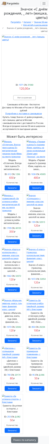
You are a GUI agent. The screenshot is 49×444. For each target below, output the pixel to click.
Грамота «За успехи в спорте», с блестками (12, 408)
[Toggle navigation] (43, 3)
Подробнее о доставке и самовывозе (23, 113)
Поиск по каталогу (24, 440)
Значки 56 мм (40, 22)
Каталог (27, 22)
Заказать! (12, 187)
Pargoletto (12, 3)
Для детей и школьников (35, 25)
